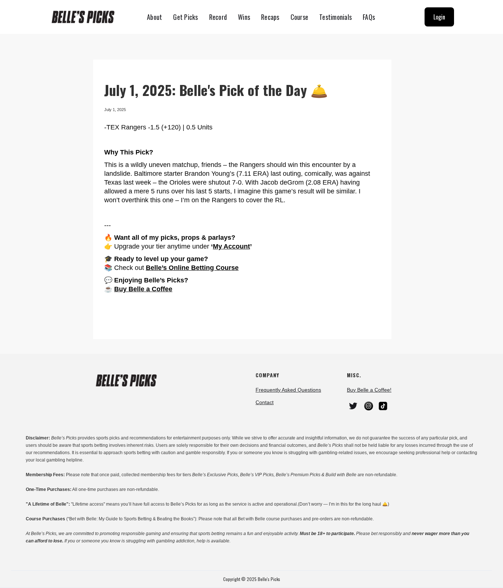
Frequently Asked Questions (288, 390)
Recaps (270, 17)
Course (300, 17)
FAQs (369, 17)
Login (439, 17)
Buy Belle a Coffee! (369, 390)
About (154, 17)
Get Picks (185, 17)
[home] (86, 17)
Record (218, 17)
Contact (265, 402)
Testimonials (335, 17)
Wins (244, 17)
